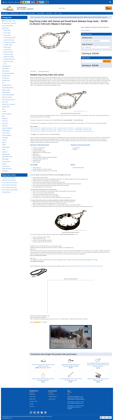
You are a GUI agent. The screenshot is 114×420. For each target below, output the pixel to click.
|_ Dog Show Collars (7, 54)
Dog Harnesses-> (6, 66)
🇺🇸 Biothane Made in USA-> (9, 21)
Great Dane (5, 137)
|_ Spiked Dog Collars (8, 56)
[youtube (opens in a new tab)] (41, 412)
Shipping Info (32, 394)
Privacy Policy (32, 396)
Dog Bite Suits (5, 78)
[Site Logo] (8, 8)
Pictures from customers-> (8, 104)
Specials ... (4, 163)
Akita (3, 109)
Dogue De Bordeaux (7, 128)
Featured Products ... (7, 168)
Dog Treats (5, 102)
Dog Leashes (31, 13)
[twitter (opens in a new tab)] (34, 412)
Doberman (4, 125)
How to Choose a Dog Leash (9, 185)
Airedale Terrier (6, 106)
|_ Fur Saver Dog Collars (8, 42)
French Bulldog (6, 132)
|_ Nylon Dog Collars (7, 61)
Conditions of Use (33, 401)
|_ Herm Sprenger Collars (8, 37)
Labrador (4, 140)
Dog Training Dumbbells (8, 94)
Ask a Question (86, 30)
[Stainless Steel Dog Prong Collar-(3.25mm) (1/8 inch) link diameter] (43, 375)
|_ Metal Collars (6, 30)
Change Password (52, 396)
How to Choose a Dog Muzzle (9, 182)
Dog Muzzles (5, 13)
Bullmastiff (4, 118)
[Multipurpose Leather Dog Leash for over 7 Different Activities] (98, 375)
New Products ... (6, 166)
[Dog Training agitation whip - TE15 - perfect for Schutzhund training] (71, 375)
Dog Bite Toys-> (6, 80)
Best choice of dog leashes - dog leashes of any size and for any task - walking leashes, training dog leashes (75, 398)
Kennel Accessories (7, 97)
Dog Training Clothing (7, 87)
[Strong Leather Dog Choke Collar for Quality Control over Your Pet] (43, 360)
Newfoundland (5, 147)
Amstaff (4, 111)
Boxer (3, 116)
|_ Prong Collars (6, 35)
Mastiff (4, 144)
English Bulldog (6, 130)
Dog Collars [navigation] (38, 17)
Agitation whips (6, 90)
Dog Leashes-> (6, 71)
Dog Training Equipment (8, 73)
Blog (55, 13)
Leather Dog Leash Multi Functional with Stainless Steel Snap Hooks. (86, 266)
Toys (3, 82)
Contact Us (11, 2)
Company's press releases (8, 177)
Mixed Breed (5, 159)
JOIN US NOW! (40, 13)
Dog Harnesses (14, 13)
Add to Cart (107, 61)
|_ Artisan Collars (6, 49)
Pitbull (3, 149)
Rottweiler (4, 152)
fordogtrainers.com (7, 418)
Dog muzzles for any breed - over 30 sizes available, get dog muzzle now (75, 402)
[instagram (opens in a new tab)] (45, 412)
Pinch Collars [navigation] (45, 17)
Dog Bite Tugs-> (6, 75)
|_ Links (4, 63)
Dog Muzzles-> (6, 68)
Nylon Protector (87, 44)
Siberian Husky (6, 154)
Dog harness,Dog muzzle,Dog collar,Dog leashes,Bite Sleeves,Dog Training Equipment (23, 416)
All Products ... (5, 171)
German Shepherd (6, 135)
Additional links (87, 38)
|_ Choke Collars (6, 47)
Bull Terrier (5, 121)
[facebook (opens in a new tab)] (31, 412)
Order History (51, 394)
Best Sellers (49, 13)
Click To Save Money (7, 25)
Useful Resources (6, 192)
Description (33, 71)
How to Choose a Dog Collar (9, 187)
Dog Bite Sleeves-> (7, 85)
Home (5, 2)
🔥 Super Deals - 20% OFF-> (9, 23)
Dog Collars (23, 13)
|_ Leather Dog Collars (8, 40)
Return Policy (32, 399)
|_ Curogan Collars (7, 44)
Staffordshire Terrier (7, 156)
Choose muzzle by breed (8, 99)
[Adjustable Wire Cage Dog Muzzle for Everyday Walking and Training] (71, 360)
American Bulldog (6, 113)
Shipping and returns (44, 71)
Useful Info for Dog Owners (9, 180)
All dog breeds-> (6, 161)
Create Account (51, 399)
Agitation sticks (6, 92)
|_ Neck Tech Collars (7, 52)
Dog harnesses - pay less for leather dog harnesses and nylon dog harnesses (75, 407)
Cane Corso (5, 123)
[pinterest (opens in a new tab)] (38, 412)
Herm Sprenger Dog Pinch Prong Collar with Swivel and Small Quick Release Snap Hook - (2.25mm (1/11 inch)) (98, 365)
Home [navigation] (32, 17)
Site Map (31, 403)
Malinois (4, 142)
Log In (17, 2)
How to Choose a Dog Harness (10, 189)
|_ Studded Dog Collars (8, 59)
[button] (110, 2)
